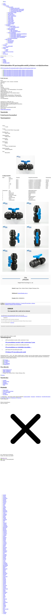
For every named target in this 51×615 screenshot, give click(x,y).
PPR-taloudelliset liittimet (15, 31)
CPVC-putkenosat (11, 28)
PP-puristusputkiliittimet (12, 38)
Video (4, 52)
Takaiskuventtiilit (11, 22)
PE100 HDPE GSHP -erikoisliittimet (17, 37)
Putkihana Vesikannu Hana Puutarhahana (13, 304)
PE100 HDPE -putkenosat (15, 34)
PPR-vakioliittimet (14, 30)
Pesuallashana (10, 41)
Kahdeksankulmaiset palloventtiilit (17, 9)
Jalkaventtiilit (10, 18)
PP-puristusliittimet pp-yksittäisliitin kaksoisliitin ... (18, 347)
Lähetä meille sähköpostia (5, 109)
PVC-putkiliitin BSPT (14, 27)
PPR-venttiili (10, 17)
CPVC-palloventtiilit (12, 15)
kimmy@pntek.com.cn (23, 293)
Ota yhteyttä (5, 53)
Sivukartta (33, 396)
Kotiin (4, 3)
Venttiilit (7, 5)
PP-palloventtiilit (11, 14)
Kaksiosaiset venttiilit (12, 12)
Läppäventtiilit (11, 20)
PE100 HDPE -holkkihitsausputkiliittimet (18, 33)
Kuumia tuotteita (27, 396)
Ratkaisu (4, 45)
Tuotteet (4, 4)
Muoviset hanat (8, 39)
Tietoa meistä (5, 47)
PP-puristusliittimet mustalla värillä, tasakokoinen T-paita (20, 342)
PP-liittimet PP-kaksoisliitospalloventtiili (15, 352)
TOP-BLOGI (38, 396)
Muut (6, 43)
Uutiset (4, 48)
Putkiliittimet (7, 24)
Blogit (6, 50)
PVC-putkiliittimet (11, 26)
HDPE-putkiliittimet (12, 32)
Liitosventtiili (10, 13)
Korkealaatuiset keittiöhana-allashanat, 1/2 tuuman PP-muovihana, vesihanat (20, 303)
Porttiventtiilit (10, 19)
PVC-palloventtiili (9, 46)
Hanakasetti (10, 42)
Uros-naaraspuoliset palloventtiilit (17, 10)
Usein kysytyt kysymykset (8, 51)
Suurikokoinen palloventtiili (15, 11)
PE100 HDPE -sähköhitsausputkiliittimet (18, 36)
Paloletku (5, 382)
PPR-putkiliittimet (11, 29)
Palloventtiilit (10, 7)
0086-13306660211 (7, 370)
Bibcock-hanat (11, 40)
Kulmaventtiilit (11, 23)
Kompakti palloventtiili (14, 8)
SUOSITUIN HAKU (46, 396)
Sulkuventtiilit (10, 21)
